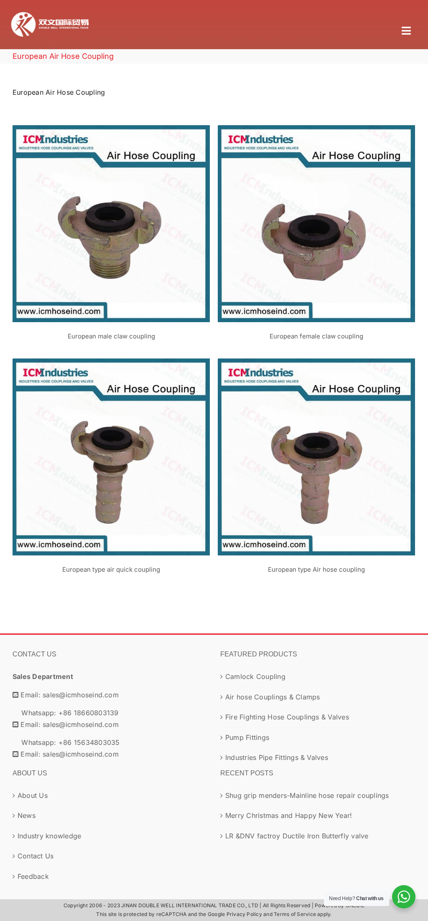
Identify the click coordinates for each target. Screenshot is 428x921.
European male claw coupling (111, 216)
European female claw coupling (316, 216)
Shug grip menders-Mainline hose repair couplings (307, 795)
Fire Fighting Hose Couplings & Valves (287, 717)
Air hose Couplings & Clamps (272, 697)
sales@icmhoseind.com (81, 695)
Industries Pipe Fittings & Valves (276, 757)
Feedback (33, 876)
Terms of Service (295, 914)
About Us (33, 795)
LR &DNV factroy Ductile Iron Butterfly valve (297, 836)
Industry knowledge (49, 836)
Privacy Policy (244, 914)
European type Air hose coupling (316, 449)
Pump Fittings (247, 737)
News (27, 815)
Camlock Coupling (255, 676)
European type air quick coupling (111, 449)
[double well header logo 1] (50, 12)
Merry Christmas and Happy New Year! (288, 815)
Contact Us (36, 856)
